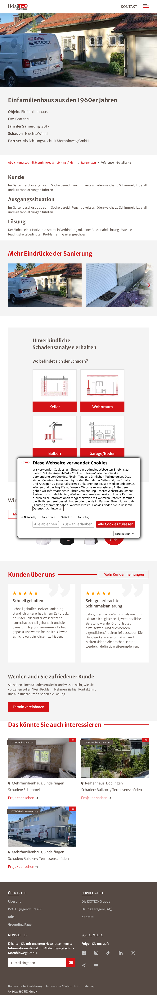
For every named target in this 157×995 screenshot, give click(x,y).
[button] (45, 285)
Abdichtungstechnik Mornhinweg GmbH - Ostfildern (42, 162)
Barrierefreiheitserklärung (25, 986)
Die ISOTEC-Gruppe (96, 901)
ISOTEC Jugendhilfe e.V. (25, 909)
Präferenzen (48, 517)
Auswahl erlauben (77, 524)
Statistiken (66, 517)
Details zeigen (122, 533)
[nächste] (148, 285)
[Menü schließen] (146, 6)
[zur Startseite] (18, 7)
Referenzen (88, 162)
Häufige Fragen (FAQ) (97, 909)
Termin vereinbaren (28, 707)
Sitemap (89, 986)
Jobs (11, 917)
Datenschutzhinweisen (48, 508)
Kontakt (129, 6)
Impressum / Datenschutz (63, 986)
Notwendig (30, 517)
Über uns (14, 901)
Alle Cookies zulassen (115, 524)
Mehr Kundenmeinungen (124, 574)
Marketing (83, 517)
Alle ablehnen (45, 524)
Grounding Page (20, 924)
